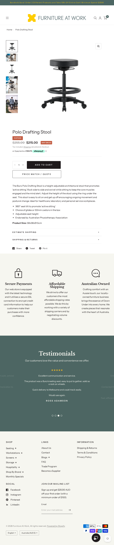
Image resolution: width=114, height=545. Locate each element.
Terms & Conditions (87, 452)
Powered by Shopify (56, 526)
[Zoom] (98, 46)
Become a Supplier (51, 470)
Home (9, 29)
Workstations (13, 452)
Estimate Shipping (24, 232)
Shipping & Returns (25, 240)
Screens (10, 457)
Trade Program (49, 466)
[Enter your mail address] (70, 510)
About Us (46, 448)
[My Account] (100, 18)
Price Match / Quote (36, 174)
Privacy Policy (84, 457)
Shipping (27, 147)
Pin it (45, 248)
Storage (10, 462)
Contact (45, 452)
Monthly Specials (15, 476)
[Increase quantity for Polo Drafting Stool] (23, 165)
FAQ (43, 461)
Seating (10, 448)
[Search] (95, 18)
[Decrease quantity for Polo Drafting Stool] (15, 165)
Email (43, 504)
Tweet (32, 248)
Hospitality (11, 467)
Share (19, 248)
